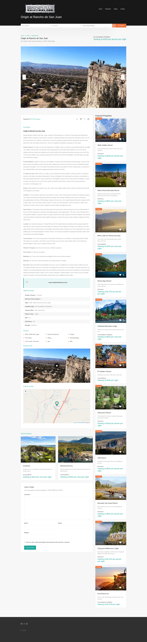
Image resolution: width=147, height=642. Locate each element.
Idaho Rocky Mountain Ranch (108, 190)
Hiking (49, 338)
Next (123, 77)
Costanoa (26, 466)
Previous (24, 77)
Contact (122, 9)
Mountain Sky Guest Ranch (107, 503)
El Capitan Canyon (104, 371)
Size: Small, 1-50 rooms (32, 341)
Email (60, 523)
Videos (116, 9)
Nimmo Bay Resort (104, 281)
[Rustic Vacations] (40, 15)
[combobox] (36, 25)
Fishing (72, 334)
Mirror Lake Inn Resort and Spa (108, 236)
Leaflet (75, 422)
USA (28, 35)
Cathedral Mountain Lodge (107, 326)
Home (100, 9)
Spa (49, 341)
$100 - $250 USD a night (32, 334)
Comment (27, 494)
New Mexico (35, 35)
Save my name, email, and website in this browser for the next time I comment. (48, 542)
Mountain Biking (74, 338)
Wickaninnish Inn (66, 466)
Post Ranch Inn (103, 594)
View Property (38, 457)
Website (26, 532)
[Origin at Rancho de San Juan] (57, 403)
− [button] (25, 394)
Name (26, 523)
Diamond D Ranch (104, 413)
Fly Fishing (28, 338)
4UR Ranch (101, 458)
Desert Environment (53, 334)
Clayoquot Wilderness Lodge (108, 548)
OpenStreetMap (81, 422)
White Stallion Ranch (105, 145)
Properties (108, 9)
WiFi (71, 341)
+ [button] (25, 391)
